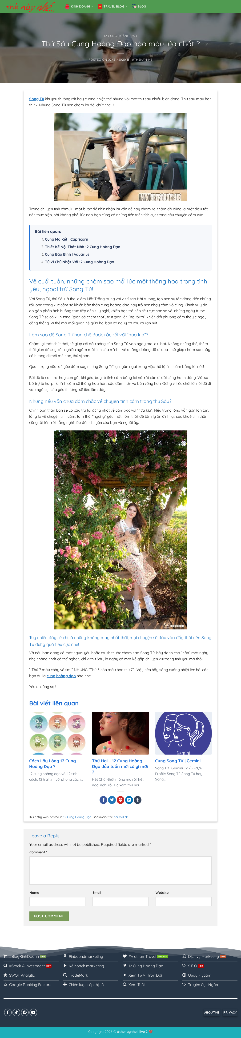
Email (96, 893)
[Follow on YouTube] (33, 1012)
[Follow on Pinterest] (25, 1012)
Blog (142, 6)
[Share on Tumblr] (137, 800)
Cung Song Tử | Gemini (178, 760)
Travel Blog (114, 6)
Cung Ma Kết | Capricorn (66, 239)
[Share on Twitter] (112, 800)
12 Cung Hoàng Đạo (120, 36)
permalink (121, 817)
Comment (38, 852)
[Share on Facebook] (103, 800)
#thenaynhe (142, 59)
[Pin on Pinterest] (121, 800)
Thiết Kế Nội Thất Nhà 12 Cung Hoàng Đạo (82, 246)
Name (34, 893)
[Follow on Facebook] (8, 1012)
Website (162, 893)
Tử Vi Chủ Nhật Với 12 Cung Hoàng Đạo (79, 261)
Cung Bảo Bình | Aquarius (67, 254)
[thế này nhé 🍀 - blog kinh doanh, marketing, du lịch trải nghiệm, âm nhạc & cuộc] (31, 6)
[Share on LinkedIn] (129, 800)
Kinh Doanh (80, 6)
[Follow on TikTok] (16, 1012)
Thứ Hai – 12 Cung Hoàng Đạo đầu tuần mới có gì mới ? (120, 766)
